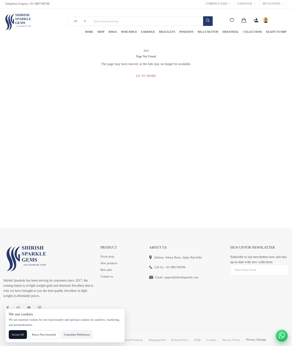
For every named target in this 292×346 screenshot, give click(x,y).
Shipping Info (157, 340)
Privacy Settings (256, 339)
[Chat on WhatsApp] (282, 336)
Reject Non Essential (44, 334)
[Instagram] (39, 308)
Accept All (18, 334)
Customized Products (130, 340)
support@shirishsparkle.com (181, 277)
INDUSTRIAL (231, 31)
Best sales (106, 269)
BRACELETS (167, 31)
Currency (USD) (216, 3)
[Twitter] (18, 308)
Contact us (106, 276)
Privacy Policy (231, 340)
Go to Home (146, 76)
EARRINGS (148, 31)
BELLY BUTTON (208, 31)
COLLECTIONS (252, 31)
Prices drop (107, 256)
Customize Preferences (77, 334)
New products (108, 263)
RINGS (113, 31)
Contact (211, 340)
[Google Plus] (29, 308)
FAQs (197, 340)
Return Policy (179, 340)
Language (245, 3)
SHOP (100, 31)
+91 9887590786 (39, 3)
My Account (271, 3)
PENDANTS (186, 31)
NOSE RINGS (129, 31)
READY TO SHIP (276, 31)
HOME (89, 31)
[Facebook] (7, 308)
